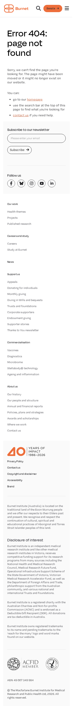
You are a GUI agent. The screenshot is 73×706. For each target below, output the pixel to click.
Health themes (16, 211)
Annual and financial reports (25, 406)
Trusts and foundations (21, 306)
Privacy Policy (15, 461)
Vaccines (12, 350)
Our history (14, 394)
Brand (10, 486)
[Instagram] (31, 183)
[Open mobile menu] (67, 8)
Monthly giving (16, 294)
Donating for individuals (22, 287)
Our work (12, 204)
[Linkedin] (52, 183)
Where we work (16, 424)
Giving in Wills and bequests (25, 300)
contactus (21, 115)
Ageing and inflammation (23, 374)
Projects (12, 217)
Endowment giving (19, 318)
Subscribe (17, 150)
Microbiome (15, 362)
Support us (13, 274)
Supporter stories (18, 324)
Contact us (14, 430)
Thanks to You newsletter (23, 330)
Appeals (12, 281)
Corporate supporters (20, 312)
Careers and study (18, 235)
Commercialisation (18, 342)
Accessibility (14, 480)
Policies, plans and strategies (25, 412)
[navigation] (36, 8)
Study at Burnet (17, 249)
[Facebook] (11, 183)
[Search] (38, 8)
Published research (19, 223)
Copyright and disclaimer (22, 474)
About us (12, 386)
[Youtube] (41, 183)
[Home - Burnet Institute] (16, 8)
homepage (35, 99)
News (10, 261)
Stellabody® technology (22, 368)
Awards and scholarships (23, 418)
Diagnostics (14, 356)
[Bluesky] (21, 183)
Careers (12, 243)
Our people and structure (22, 400)
